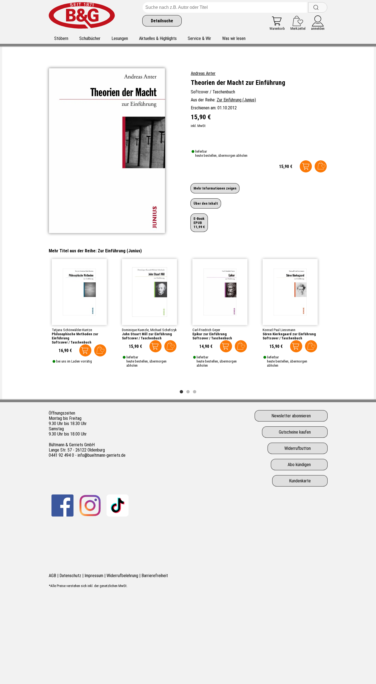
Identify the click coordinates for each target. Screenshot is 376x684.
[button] (181, 391)
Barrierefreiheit (154, 575)
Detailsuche (162, 20)
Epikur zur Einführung (209, 334)
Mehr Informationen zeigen (215, 188)
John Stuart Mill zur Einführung (147, 334)
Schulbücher (89, 38)
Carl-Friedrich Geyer (206, 330)
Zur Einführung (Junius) (236, 99)
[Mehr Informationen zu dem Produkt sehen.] (79, 292)
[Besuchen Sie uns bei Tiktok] (117, 505)
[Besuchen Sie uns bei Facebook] (62, 505)
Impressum (94, 575)
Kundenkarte (300, 480)
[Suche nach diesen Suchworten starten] (317, 7)
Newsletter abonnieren (291, 415)
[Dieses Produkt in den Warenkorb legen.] (306, 166)
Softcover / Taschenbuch (71, 342)
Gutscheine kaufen (295, 432)
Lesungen (119, 38)
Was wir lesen (234, 38)
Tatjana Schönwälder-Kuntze (72, 330)
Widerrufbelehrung (122, 575)
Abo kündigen (299, 464)
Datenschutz (70, 575)
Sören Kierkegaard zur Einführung (289, 334)
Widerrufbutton (297, 448)
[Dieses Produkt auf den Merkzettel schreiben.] (321, 166)
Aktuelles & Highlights (158, 38)
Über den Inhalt (206, 203)
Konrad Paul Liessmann (279, 330)
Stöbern (61, 38)
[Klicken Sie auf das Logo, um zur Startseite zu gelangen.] (82, 16)
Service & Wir (199, 38)
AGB (52, 575)
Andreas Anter (203, 73)
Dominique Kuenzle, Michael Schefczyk (149, 330)
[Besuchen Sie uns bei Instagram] (90, 505)
